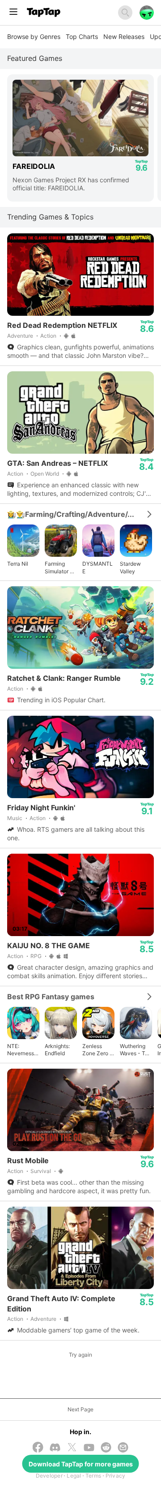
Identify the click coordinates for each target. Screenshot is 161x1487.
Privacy (116, 1475)
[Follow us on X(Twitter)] (72, 1448)
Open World (44, 473)
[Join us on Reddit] (106, 1448)
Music (14, 818)
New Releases (123, 36)
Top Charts (82, 36)
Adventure (20, 335)
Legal (74, 1475)
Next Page (80, 1409)
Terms (93, 1475)
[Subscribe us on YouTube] (89, 1448)
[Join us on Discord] (55, 1448)
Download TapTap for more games (81, 1464)
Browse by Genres (33, 36)
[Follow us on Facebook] (38, 1448)
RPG (36, 956)
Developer (49, 1475)
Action (48, 335)
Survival (40, 1171)
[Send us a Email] (123, 1448)
